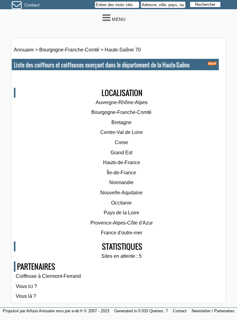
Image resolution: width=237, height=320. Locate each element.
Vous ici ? (26, 286)
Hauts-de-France (121, 162)
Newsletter (201, 311)
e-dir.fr (77, 311)
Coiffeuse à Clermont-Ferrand (48, 276)
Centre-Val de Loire (121, 132)
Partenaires (224, 311)
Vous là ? (26, 296)
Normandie (121, 182)
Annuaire (24, 49)
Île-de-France (121, 172)
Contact (32, 4)
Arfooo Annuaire (40, 311)
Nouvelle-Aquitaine (121, 192)
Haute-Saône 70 (123, 49)
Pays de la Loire (121, 212)
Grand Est (121, 152)
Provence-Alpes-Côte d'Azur (121, 222)
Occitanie (121, 202)
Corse (121, 142)
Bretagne (121, 122)
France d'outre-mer (121, 232)
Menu (118, 19)
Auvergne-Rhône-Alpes (122, 102)
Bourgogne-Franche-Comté (70, 49)
